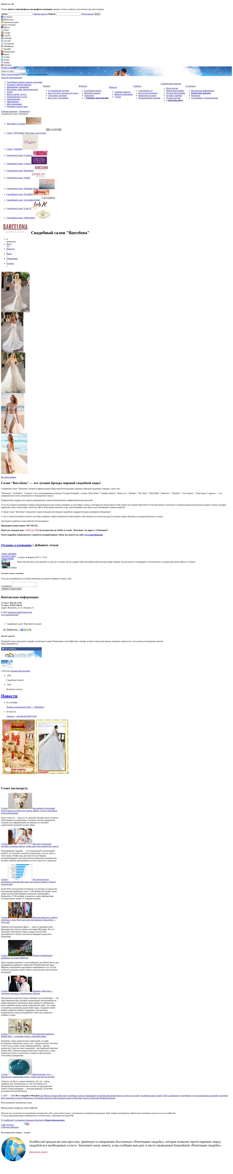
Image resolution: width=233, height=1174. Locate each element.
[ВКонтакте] (21, 629)
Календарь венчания (147, 93)
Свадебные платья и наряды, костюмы (24, 82)
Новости (10, 249)
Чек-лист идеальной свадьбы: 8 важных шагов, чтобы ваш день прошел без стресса (30, 845)
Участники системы (57, 95)
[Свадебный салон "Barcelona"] (15, 311)
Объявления (12, 258)
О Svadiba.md (7, 1120)
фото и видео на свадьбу (128, 1095)
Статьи (117, 97)
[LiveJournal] (30, 629)
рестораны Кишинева (107, 1095)
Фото (8, 244)
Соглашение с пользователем (204, 98)
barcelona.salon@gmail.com (20, 612)
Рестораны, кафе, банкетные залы (22, 89)
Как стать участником (58, 98)
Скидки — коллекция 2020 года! (21, 716)
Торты (10, 92)
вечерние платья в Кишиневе (19, 1098)
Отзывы (10, 263)
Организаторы (13, 99)
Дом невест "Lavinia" (16, 124)
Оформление (13, 101)
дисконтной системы (20, 671)
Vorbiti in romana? (9, 67)
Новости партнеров (123, 94)
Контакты (39, 1120)
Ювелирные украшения (18, 87)
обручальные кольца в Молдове (67, 1098)
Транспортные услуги (17, 97)
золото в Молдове (91, 1098)
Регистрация (87, 14)
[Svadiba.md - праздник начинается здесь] (21, 659)
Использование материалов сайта (16, 1102)
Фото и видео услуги (16, 94)
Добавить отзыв (46, 545)
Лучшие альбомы (174, 95)
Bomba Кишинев (107, 1098)
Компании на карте (147, 95)
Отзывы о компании (16, 545)
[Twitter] (24, 629)
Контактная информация (202, 90)
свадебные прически (43, 1098)
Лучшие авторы (173, 98)
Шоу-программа (14, 104)
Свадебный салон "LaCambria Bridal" (23, 200)
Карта (9, 254)
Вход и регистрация (10, 74)
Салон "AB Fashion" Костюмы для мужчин (26, 133)
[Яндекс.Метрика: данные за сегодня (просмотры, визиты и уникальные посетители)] (10, 1127)
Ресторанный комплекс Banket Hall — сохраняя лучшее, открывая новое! (27, 1035)
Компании (24, 111)
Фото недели (172, 88)
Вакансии (195, 95)
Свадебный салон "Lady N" (19, 208)
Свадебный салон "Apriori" (18, 163)
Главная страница (9, 111)
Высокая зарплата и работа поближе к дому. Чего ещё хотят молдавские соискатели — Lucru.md (29, 919)
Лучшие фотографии (175, 93)
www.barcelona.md (93, 535)
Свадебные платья (92, 90)
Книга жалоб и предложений (33, 74)
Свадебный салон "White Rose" (20, 218)
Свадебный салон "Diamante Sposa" (22, 188)
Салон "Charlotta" (14, 149)
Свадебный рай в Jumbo (151, 1095)
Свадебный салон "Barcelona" (20, 170)
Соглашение (19, 1120)
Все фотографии (8, 477)
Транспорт (89, 95)
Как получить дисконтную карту (63, 93)
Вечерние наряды (92, 93)
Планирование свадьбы (149, 98)
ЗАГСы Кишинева (171, 1095)
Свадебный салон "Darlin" (18, 178)
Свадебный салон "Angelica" (19, 155)
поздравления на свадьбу (206, 1095)
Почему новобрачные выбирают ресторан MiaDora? (26, 956)
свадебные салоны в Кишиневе (81, 1095)
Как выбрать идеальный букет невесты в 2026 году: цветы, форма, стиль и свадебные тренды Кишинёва (29, 810)
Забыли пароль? (40, 14)
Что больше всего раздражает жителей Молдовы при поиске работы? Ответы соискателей (28, 881)
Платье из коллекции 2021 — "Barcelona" (25, 707)
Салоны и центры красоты (19, 84)
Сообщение (6, 586)
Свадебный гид (145, 90)
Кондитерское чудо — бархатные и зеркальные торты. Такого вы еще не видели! (28, 1075)
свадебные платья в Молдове (53, 1095)
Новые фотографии (175, 90)
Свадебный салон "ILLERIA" (20, 194)
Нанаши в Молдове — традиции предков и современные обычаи (27, 992)
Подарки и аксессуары (17, 106)
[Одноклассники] (27, 629)
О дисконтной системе (58, 90)
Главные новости (122, 92)
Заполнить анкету (38, 1151)
